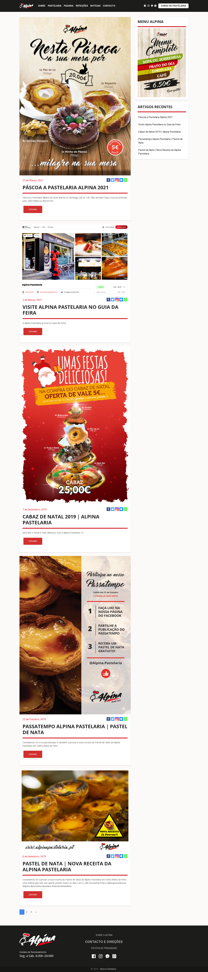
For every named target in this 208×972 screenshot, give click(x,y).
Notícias (95, 5)
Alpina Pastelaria (108, 969)
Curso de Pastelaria (173, 5)
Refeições (82, 5)
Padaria (68, 5)
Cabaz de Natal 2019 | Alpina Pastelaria (159, 131)
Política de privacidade (104, 948)
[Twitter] (113, 180)
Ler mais (33, 209)
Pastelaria (54, 5)
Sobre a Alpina (104, 935)
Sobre (41, 5)
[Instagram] (117, 180)
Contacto (109, 5)
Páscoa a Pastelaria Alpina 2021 (155, 117)
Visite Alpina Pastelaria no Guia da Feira (159, 124)
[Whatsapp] (125, 180)
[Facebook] (108, 180)
